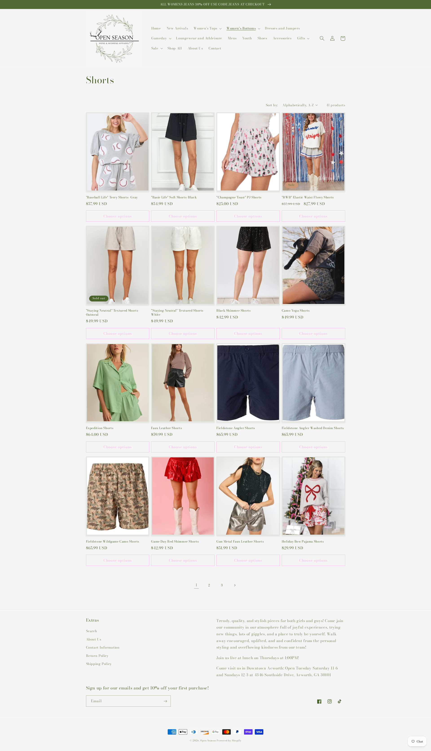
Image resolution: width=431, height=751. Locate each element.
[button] (207, 28)
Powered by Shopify (229, 740)
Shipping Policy (99, 663)
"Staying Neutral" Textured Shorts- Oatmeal (112, 313)
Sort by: (272, 105)
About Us (93, 639)
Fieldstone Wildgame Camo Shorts (112, 542)
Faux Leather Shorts (166, 428)
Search (91, 631)
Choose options (117, 216)
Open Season (208, 740)
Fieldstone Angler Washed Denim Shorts (313, 428)
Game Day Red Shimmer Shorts (175, 542)
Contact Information (103, 647)
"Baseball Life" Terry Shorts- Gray (112, 197)
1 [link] (196, 585)
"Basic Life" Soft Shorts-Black (174, 197)
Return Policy (97, 655)
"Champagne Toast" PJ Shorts (239, 197)
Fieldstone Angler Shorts (235, 428)
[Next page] (234, 585)
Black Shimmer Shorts (233, 311)
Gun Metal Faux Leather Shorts (240, 542)
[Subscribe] (165, 701)
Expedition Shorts (100, 428)
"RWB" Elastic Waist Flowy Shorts (308, 197)
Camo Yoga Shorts (296, 311)
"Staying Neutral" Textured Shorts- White (178, 313)
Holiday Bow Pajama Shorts (303, 542)
